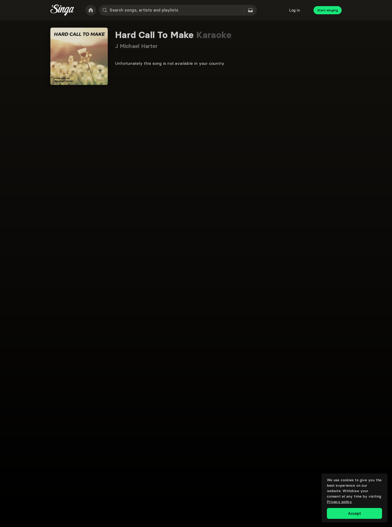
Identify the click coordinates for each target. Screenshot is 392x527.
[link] (90, 10)
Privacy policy (339, 501)
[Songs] (250, 10)
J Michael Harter (136, 46)
